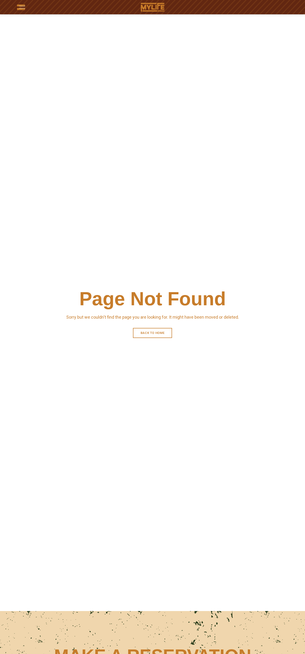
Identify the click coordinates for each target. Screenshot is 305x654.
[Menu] (21, 7)
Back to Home (153, 333)
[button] (274, 7)
